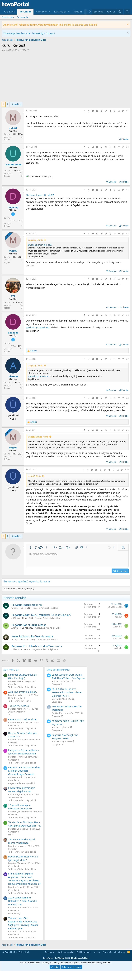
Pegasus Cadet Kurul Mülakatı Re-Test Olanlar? (41, 615)
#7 (127, 359)
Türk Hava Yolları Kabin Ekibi (21, 937)
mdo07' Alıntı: (34, 476)
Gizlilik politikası (83, 952)
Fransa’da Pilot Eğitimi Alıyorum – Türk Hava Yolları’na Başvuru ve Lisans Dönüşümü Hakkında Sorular (24, 878)
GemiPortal (119, 952)
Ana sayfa (107, 952)
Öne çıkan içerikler (59, 669)
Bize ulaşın (50, 952)
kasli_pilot (118, 648)
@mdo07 (49, 195)
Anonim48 (16, 627)
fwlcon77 (15, 608)
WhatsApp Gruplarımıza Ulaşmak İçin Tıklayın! (29, 33)
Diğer (10, 834)
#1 (127, 110)
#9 (127, 430)
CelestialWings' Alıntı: (38, 436)
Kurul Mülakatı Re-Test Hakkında (32, 636)
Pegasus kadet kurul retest (28, 625)
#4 (127, 233)
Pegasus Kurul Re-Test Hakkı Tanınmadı (36, 646)
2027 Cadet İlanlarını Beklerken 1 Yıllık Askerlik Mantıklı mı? (22, 901)
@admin (30, 327)
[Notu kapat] (127, 24)
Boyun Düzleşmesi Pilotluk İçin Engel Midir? (23, 858)
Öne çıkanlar (22, 17)
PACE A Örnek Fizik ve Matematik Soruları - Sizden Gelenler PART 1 (67, 692)
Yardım (97, 952)
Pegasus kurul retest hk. (26, 605)
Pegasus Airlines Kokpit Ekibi (45, 608)
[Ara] (127, 12)
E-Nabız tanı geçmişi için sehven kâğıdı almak (21, 789)
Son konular (11, 669)
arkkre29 (15, 649)
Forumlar (25, 11)
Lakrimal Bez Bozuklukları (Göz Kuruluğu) (22, 676)
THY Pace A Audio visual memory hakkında (21, 841)
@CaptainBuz (43, 327)
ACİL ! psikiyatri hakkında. (22, 691)
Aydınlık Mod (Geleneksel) (16, 952)
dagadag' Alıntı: (35, 239)
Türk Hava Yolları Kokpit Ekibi (22, 687)
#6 (127, 315)
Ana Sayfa (9, 11)
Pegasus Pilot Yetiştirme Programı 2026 (65, 736)
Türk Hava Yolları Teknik (19, 700)
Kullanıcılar (60, 11)
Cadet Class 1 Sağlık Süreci (23, 719)
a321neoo (15, 618)
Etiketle (124, 139)
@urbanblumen (34, 195)
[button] (49, 12)
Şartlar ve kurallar (65, 952)
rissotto (14, 639)
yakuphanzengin (115, 606)
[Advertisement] (66, 77)
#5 (127, 278)
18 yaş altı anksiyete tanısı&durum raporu (20, 806)
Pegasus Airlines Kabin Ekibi (21, 783)
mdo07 (7, 50)
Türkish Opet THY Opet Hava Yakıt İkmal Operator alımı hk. (24, 824)
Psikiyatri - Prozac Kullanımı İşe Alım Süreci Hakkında (23, 751)
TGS (10, 714)
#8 (127, 398)
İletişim (78, 11)
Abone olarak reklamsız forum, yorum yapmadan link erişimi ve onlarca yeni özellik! (50, 24)
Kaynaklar (41, 11)
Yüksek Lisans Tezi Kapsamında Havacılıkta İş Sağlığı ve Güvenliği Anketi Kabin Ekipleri (23, 923)
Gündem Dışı (14, 913)
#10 (127, 469)
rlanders (119, 616)
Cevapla (112, 181)
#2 (127, 147)
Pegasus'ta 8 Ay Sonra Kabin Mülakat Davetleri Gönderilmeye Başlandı (24, 771)
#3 (127, 189)
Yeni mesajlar (8, 17)
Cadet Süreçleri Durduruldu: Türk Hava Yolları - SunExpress (68, 676)
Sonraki (15, 104)
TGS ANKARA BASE (18, 705)
